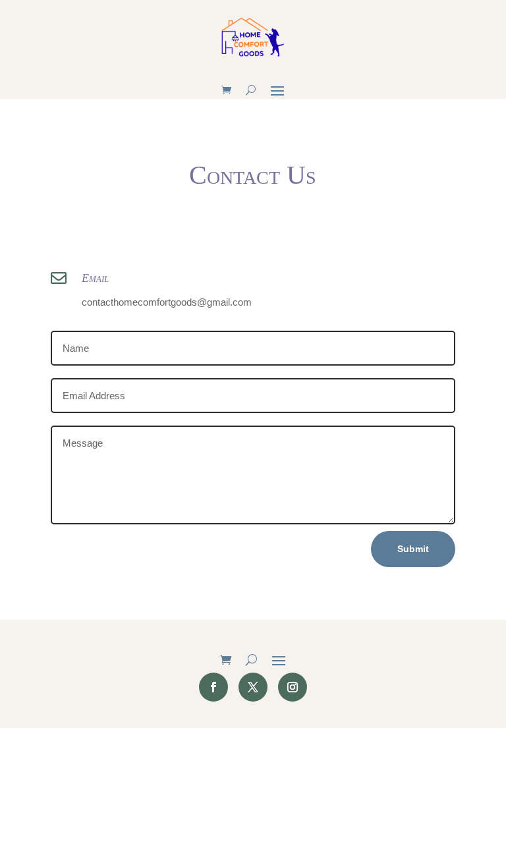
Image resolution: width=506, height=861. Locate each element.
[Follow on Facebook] (213, 687)
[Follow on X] (253, 687)
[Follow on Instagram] (292, 687)
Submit (413, 548)
